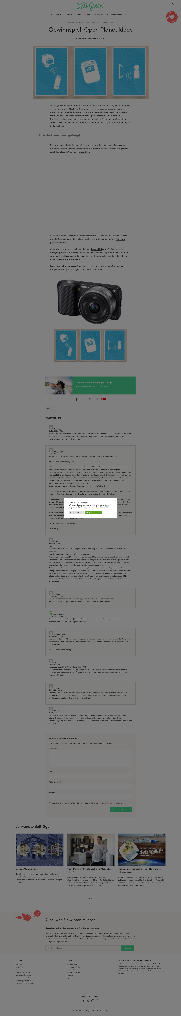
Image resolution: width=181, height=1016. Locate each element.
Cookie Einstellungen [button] (76, 513)
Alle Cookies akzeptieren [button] (93, 513)
